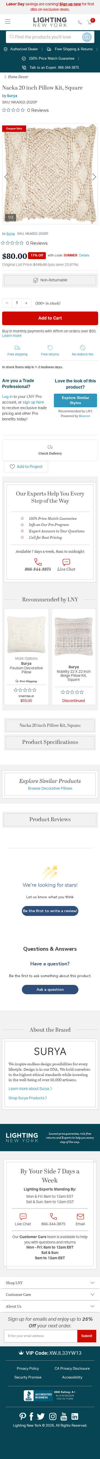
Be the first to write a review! (50, 910)
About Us (13, 1306)
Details (84, 255)
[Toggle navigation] (8, 22)
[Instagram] (53, 1416)
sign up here (33, 402)
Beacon (84, 416)
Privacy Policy (28, 1368)
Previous (6, 177)
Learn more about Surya (29, 1089)
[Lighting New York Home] (50, 22)
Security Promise (27, 1377)
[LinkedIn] (75, 1416)
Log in (7, 396)
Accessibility (72, 1377)
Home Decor (17, 76)
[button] (17, 351)
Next (94, 177)
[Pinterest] (22, 1416)
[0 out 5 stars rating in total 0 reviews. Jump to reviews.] (26, 690)
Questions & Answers (50, 949)
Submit (86, 1336)
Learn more (12, 336)
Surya (12, 96)
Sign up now (70, 4)
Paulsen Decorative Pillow (26, 670)
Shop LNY (14, 1282)
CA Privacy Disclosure (72, 1368)
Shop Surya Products (27, 1098)
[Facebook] (31, 1416)
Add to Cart (50, 318)
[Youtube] (64, 1416)
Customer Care (18, 1294)
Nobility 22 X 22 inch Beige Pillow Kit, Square (74, 676)
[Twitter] (41, 1416)
